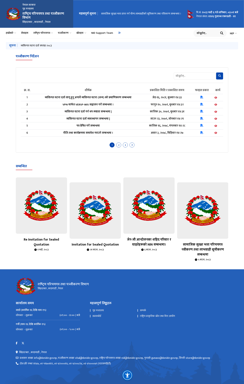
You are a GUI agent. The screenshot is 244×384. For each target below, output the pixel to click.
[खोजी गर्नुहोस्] (221, 33)
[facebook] (16, 343)
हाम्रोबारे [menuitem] (9, 33)
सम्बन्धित (21, 166)
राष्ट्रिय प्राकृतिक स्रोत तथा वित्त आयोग (157, 316)
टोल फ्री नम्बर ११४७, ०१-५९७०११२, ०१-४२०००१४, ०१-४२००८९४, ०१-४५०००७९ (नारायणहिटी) (65, 364)
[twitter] (23, 343)
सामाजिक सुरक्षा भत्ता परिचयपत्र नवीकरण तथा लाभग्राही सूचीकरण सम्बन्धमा (203, 249)
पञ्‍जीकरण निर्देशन (27, 56)
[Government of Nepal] (13, 13)
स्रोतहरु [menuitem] (79, 33)
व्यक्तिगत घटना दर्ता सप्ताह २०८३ (36, 45)
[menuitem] (119, 32)
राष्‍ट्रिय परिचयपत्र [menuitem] (41, 33)
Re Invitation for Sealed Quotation (41, 242)
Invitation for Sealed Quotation (95, 244)
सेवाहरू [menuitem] (24, 33)
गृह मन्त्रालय (98, 310)
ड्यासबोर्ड (96, 316)
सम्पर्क (143, 310)
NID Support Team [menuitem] (102, 33)
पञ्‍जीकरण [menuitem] (63, 33)
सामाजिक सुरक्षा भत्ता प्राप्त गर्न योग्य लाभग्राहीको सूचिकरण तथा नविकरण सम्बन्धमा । (141, 13)
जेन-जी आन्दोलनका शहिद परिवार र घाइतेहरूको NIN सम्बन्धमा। (149, 242)
